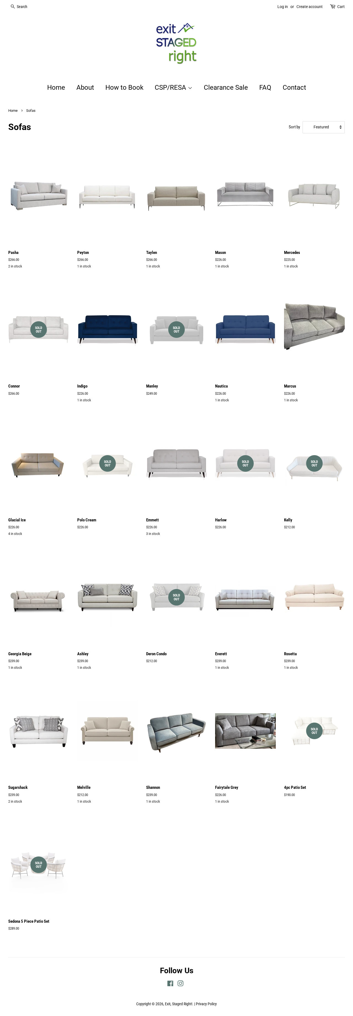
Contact (294, 87)
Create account (309, 6)
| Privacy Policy (205, 1004)
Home (56, 87)
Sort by (294, 126)
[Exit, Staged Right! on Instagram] (180, 984)
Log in (282, 6)
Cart (341, 6)
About (85, 87)
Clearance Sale (226, 87)
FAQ (265, 87)
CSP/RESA (171, 87)
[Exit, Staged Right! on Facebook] (170, 984)
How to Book (124, 87)
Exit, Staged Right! (178, 1004)
